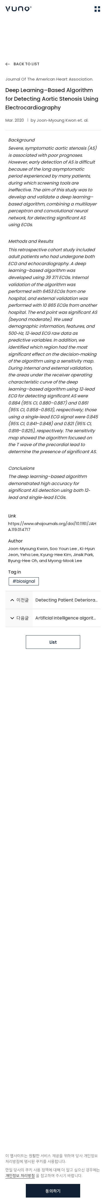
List (53, 642)
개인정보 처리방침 (20, 1175)
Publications (33, 25)
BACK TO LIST (26, 64)
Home (10, 25)
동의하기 (53, 1191)
